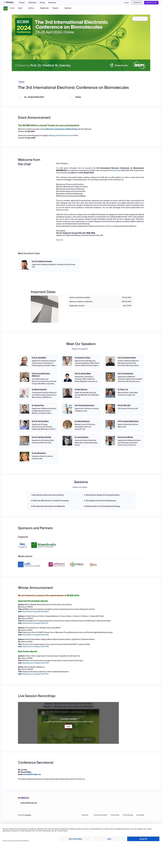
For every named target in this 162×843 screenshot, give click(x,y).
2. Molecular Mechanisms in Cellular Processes (50, 501)
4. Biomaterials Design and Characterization (102, 495)
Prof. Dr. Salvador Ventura (127, 357)
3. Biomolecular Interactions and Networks (48, 506)
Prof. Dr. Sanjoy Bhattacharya (128, 421)
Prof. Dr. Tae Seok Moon (40, 421)
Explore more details (80, 487)
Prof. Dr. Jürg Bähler (39, 357)
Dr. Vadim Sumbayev (82, 421)
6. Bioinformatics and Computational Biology (102, 506)
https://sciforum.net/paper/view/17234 (35, 663)
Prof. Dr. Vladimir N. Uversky (42, 261)
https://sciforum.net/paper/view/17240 (35, 635)
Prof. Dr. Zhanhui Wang (83, 373)
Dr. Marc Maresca (81, 389)
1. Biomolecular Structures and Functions (47, 495)
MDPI (94, 170)
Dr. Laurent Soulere (81, 437)
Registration (44, 8)
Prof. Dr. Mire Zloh (124, 405)
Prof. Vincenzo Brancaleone (84, 405)
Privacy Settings (128, 815)
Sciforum (28, 815)
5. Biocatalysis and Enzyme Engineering (100, 501)
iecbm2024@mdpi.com (32, 774)
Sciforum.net (109, 226)
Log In (126, 2)
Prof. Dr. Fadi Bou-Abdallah (41, 437)
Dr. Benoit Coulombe (39, 389)
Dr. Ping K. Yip (123, 389)
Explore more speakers (80, 349)
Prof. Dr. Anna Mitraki (125, 437)
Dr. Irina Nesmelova (39, 453)
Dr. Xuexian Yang (38, 405)
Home (12, 8)
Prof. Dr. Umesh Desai (125, 373)
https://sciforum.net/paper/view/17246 (35, 646)
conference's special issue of (61, 129)
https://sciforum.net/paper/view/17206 (35, 611)
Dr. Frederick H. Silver (82, 357)
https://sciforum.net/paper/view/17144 (35, 674)
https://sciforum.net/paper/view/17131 (35, 623)
